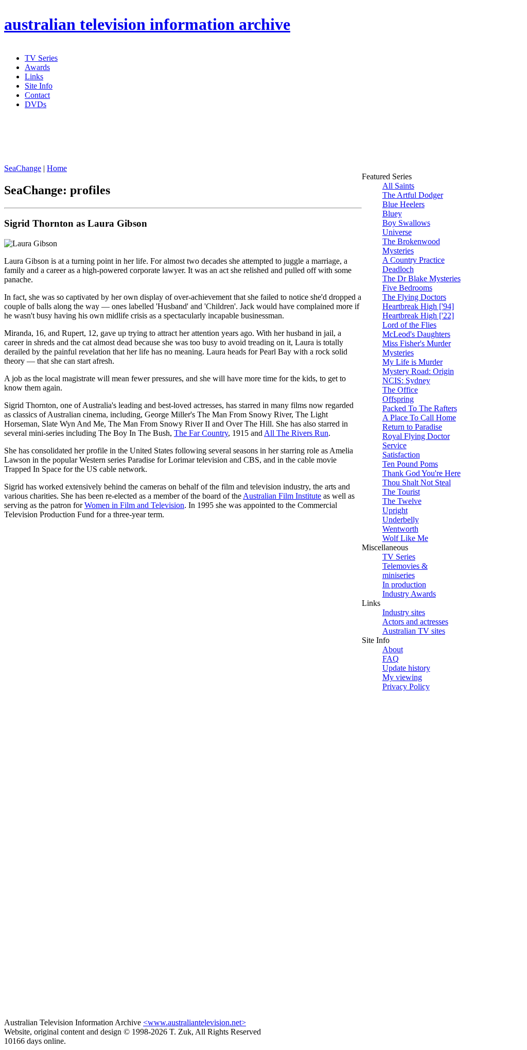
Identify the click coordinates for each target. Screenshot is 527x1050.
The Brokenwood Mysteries (411, 246)
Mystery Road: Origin (418, 371)
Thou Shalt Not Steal (416, 482)
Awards (37, 67)
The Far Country (201, 433)
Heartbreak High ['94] (418, 306)
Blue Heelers (403, 204)
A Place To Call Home (419, 417)
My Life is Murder (412, 362)
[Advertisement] (253, 140)
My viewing (402, 677)
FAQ (390, 658)
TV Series (41, 58)
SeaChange (22, 168)
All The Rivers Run (296, 433)
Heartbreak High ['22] (418, 315)
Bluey (392, 213)
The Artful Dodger (412, 195)
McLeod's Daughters (416, 334)
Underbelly (400, 519)
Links (34, 76)
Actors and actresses (415, 621)
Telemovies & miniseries (405, 571)
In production (404, 584)
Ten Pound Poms (410, 464)
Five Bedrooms (407, 287)
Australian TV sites (413, 630)
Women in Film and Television (134, 505)
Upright (395, 510)
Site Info (38, 85)
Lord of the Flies (409, 324)
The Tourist (401, 491)
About (392, 649)
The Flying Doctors (414, 297)
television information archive (147, 24)
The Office (400, 389)
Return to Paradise (412, 426)
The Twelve (401, 501)
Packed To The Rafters (419, 408)
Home (57, 168)
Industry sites (403, 612)
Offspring (398, 399)
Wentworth (400, 528)
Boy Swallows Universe (406, 227)
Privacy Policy (406, 686)
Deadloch (398, 269)
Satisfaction (401, 454)
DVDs (35, 104)
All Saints (398, 185)
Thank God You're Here (421, 473)
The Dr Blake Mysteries (421, 278)
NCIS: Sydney (406, 380)
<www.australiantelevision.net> (194, 1022)
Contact (37, 95)
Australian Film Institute (282, 496)
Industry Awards (409, 593)
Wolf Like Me (405, 538)
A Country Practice (413, 260)
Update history (406, 668)
